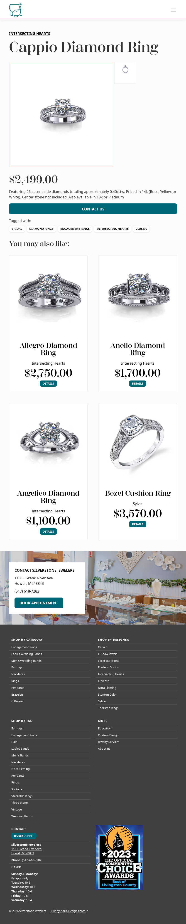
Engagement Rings (75, 229)
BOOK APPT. (24, 836)
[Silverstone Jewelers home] (16, 10)
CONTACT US (93, 209)
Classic (141, 229)
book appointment (39, 602)
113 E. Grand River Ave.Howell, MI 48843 (26, 851)
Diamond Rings (41, 229)
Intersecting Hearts (113, 229)
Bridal (17, 229)
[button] (172, 10)
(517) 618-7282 (27, 591)
